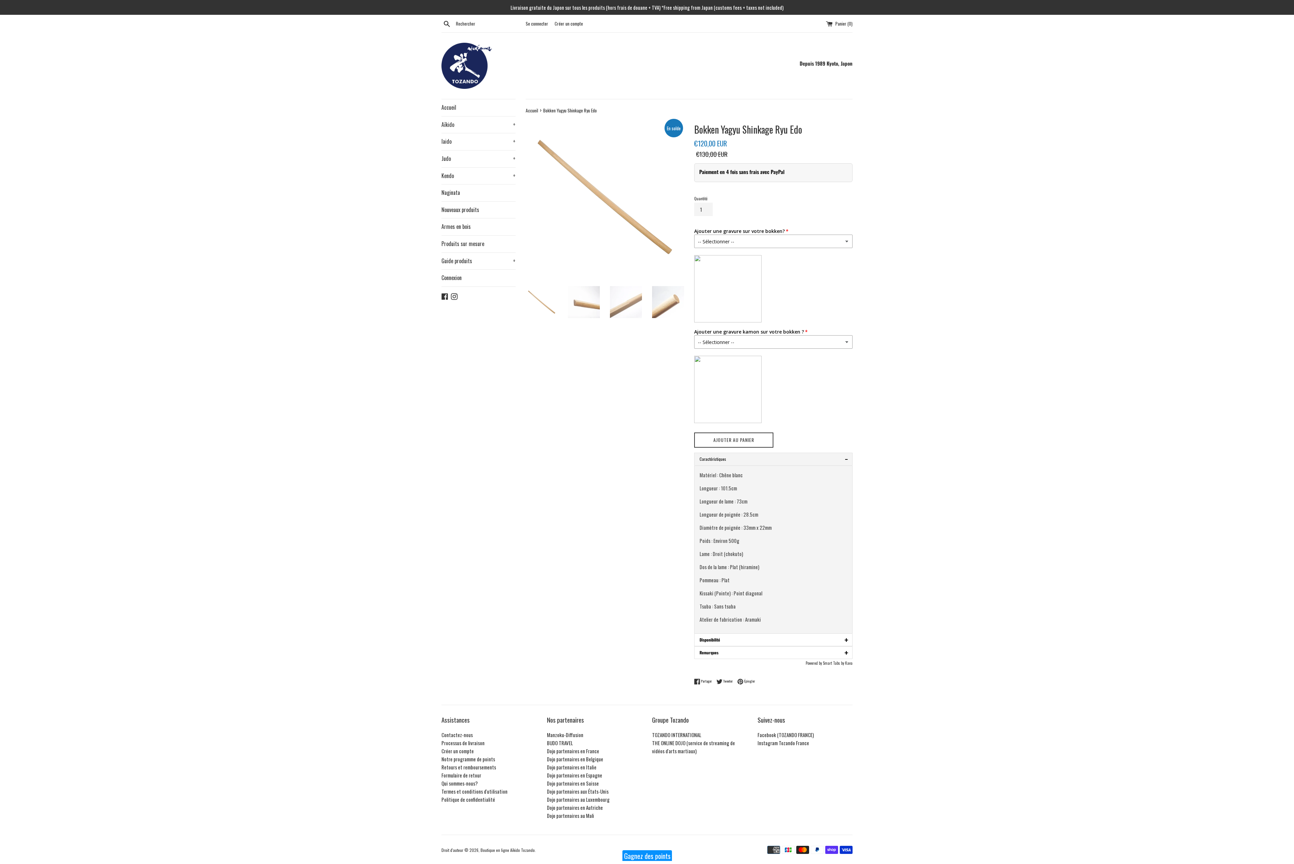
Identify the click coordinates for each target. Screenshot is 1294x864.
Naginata (450, 192)
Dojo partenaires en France (573, 751)
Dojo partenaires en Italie (571, 767)
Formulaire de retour (461, 775)
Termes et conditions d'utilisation (474, 791)
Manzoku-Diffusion (565, 734)
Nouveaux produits (460, 210)
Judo (478, 158)
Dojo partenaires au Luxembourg (578, 799)
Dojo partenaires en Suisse (573, 783)
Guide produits (478, 261)
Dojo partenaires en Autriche (575, 807)
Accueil (448, 107)
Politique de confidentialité (468, 799)
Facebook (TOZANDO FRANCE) (786, 734)
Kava (849, 663)
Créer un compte (569, 23)
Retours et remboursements (468, 767)
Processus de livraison (463, 743)
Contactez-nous (457, 734)
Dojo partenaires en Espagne (574, 775)
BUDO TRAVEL (560, 743)
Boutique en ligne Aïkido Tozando (508, 850)
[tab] (773, 640)
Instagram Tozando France (783, 743)
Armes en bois (456, 226)
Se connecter (537, 23)
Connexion (451, 278)
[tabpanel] (773, 549)
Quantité (701, 198)
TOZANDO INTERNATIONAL (676, 734)
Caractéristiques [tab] (774, 459)
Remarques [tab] (774, 652)
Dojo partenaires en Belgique (575, 759)
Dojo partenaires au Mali (570, 815)
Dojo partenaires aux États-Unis (578, 791)
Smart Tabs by (834, 663)
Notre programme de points (468, 759)
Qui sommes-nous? (459, 783)
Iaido (478, 141)
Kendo (478, 176)
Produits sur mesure (462, 244)
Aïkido (478, 124)
